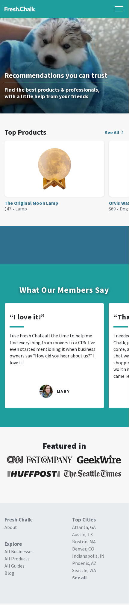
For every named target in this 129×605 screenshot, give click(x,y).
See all (79, 577)
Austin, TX (82, 534)
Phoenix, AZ (84, 563)
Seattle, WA (84, 570)
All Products (17, 559)
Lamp (21, 209)
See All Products (114, 132)
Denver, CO (83, 549)
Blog (9, 573)
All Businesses (19, 551)
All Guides (14, 566)
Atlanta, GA (84, 527)
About (10, 527)
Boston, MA (84, 542)
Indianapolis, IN (88, 556)
